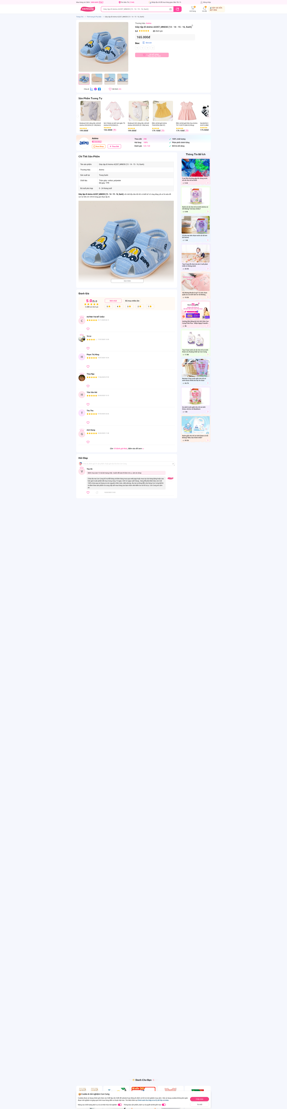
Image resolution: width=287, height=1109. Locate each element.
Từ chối (199, 1104)
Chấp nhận (199, 1099)
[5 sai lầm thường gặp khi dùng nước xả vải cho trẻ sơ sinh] (207, 182)
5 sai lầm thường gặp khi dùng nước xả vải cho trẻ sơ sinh (194, 179)
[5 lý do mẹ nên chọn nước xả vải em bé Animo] (207, 240)
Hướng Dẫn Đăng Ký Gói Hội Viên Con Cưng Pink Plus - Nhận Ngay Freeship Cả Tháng (195, 322)
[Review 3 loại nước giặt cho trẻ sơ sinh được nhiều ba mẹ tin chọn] (207, 383)
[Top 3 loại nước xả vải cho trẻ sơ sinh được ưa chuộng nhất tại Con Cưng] (207, 354)
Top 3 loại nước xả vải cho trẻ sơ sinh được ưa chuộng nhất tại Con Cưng (195, 351)
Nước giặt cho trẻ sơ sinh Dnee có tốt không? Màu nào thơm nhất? (195, 436)
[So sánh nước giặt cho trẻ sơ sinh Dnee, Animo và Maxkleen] (207, 411)
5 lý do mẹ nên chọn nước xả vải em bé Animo (194, 236)
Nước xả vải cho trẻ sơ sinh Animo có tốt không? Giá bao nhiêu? (195, 208)
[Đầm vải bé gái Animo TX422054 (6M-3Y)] (163, 111)
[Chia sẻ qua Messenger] (95, 89)
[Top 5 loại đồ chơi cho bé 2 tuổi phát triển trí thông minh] (207, 268)
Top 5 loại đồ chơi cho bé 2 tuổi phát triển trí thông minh (195, 265)
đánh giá (149, 31)
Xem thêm (127, 281)
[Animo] (84, 142)
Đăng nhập (207, 2)
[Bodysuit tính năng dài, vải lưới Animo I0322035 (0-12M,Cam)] (139, 111)
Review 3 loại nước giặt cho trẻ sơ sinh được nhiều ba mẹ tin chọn (194, 379)
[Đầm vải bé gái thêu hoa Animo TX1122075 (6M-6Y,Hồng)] (187, 111)
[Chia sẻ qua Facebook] (99, 89)
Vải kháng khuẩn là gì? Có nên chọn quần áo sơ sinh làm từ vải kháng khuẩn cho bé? (194, 294)
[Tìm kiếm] (177, 9)
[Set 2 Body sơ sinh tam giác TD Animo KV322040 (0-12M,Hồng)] (115, 111)
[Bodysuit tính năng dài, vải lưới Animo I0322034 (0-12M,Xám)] (90, 111)
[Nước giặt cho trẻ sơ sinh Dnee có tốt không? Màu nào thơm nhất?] (207, 440)
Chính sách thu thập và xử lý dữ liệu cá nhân (153, 1100)
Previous (79, 118)
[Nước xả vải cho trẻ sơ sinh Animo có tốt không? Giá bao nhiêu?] (207, 211)
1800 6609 (94, 2)
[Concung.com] (87, 9)
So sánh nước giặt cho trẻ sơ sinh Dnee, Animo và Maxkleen (193, 408)
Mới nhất (113, 301)
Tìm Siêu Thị (127, 2)
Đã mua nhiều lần (132, 301)
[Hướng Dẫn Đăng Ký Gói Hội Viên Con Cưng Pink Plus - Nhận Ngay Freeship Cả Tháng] (207, 325)
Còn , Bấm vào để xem (126, 449)
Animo (148, 23)
